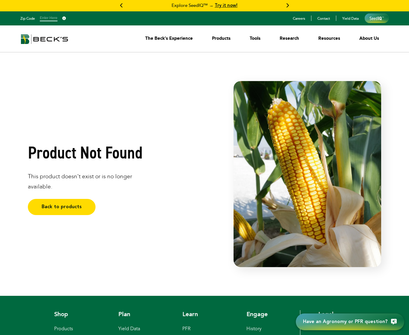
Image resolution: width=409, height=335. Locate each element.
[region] (204, 5)
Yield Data (350, 18)
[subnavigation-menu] (169, 38)
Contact (323, 18)
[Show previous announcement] (121, 5)
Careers (299, 18)
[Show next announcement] (287, 5)
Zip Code (27, 18)
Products (63, 328)
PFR (186, 328)
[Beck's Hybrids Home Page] (44, 43)
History (253, 328)
